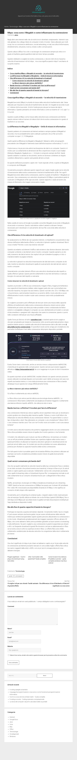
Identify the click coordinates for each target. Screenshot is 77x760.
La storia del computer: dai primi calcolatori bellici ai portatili (28, 702)
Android (12, 717)
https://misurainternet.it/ (24, 369)
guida (10, 576)
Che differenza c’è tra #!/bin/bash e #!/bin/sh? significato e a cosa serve (54, 585)
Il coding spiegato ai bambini (19, 689)
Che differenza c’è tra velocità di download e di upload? (31, 78)
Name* (10, 628)
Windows (13, 736)
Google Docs (14, 719)
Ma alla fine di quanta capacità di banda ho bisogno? (29, 90)
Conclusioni (14, 93)
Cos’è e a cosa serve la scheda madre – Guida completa (27, 697)
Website (10, 646)
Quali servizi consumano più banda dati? (25, 88)
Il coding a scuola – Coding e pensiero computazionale (27, 699)
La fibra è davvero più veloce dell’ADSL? (27, 83)
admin (16, 35)
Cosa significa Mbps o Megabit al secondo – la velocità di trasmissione (37, 73)
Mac (11, 727)
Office (11, 729)
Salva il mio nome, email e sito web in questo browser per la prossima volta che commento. (38, 655)
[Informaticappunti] (38, 13)
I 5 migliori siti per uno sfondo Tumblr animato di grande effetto (23, 585)
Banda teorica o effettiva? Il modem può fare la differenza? (32, 85)
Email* (10, 637)
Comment (11, 606)
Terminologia (13, 26)
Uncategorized (14, 734)
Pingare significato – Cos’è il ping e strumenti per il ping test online (16, 559)
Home (6, 26)
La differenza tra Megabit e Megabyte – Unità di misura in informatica (36, 76)
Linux (11, 724)
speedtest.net (36, 320)
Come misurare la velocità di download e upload (30, 81)
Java (11, 722)
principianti (19, 576)
